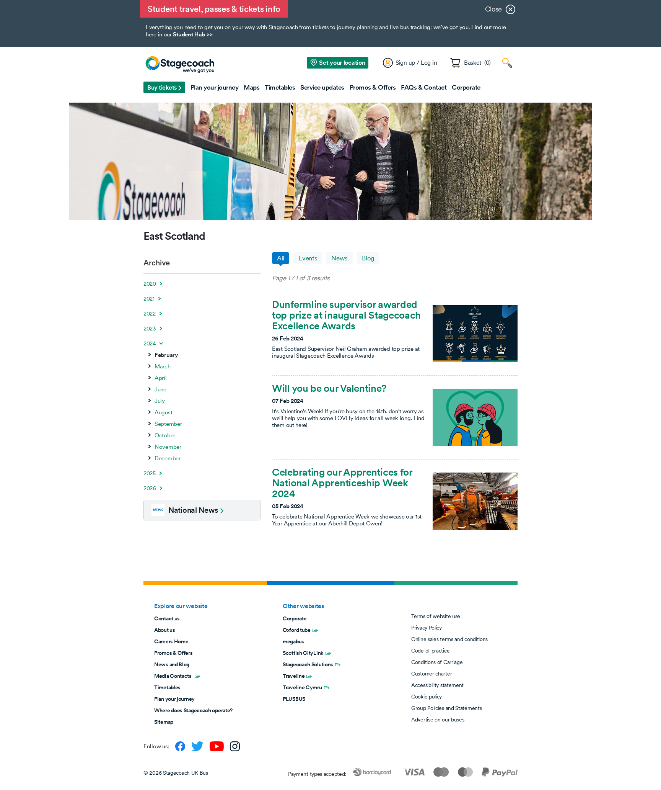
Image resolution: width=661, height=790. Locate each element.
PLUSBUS (294, 698)
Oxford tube (297, 629)
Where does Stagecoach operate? (193, 710)
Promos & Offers (173, 652)
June (160, 389)
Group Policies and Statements (446, 708)
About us (164, 629)
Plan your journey (174, 698)
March (163, 366)
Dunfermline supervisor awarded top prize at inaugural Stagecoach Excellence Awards (346, 315)
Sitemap (163, 721)
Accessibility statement (437, 685)
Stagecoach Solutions (308, 664)
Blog (368, 258)
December (168, 458)
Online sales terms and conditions (449, 639)
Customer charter (431, 673)
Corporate (294, 618)
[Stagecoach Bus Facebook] (180, 746)
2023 (149, 328)
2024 (149, 343)
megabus (293, 641)
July (160, 400)
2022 (149, 313)
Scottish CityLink (303, 652)
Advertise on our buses (437, 719)
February (166, 355)
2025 (149, 473)
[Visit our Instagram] (235, 746)
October (165, 435)
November (168, 446)
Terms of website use (435, 616)
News (339, 258)
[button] (164, 87)
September (168, 423)
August (163, 412)
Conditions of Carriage (436, 662)
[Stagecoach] (179, 65)
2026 (149, 488)
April (161, 378)
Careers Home (171, 641)
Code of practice (430, 650)
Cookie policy (426, 696)
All (280, 258)
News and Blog (171, 664)
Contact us (167, 618)
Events (307, 258)
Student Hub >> (192, 34)
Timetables (167, 687)
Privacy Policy (426, 627)
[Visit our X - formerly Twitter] (197, 746)
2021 (149, 298)
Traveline (293, 675)
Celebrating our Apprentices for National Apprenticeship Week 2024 (342, 483)
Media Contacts (173, 675)
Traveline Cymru (302, 687)
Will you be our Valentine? (329, 388)
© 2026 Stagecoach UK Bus (175, 772)
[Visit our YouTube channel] (217, 746)
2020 (149, 283)
